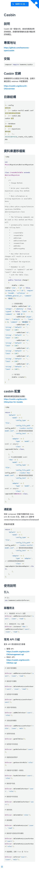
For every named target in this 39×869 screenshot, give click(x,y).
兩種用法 (9, 608)
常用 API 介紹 (12, 639)
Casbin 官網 (12, 73)
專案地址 (10, 43)
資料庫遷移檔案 (14, 151)
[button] (20, 4)
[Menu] (2, 867)
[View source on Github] (34, 4)
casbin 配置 (12, 391)
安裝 (7, 59)
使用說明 (10, 586)
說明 (7, 24)
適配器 (8, 509)
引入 (6, 592)
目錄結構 (10, 97)
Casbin (10, 15)
